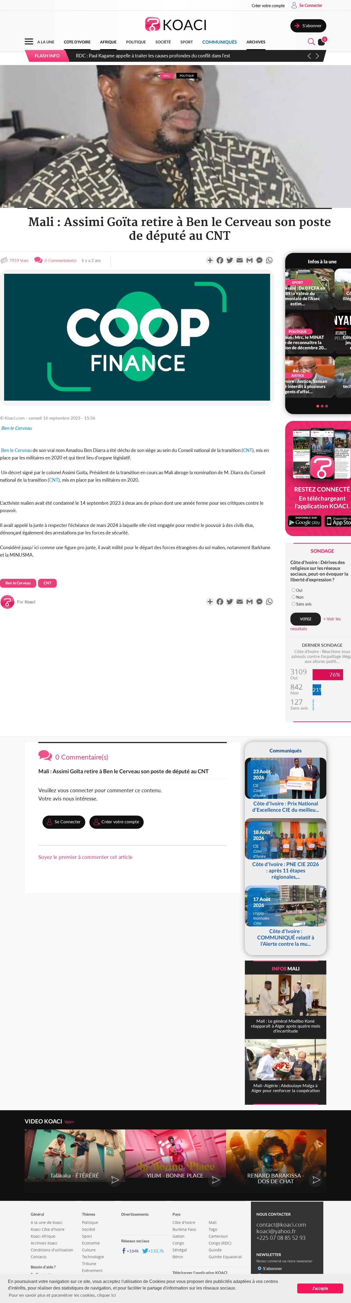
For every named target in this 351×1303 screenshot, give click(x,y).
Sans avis (304, 604)
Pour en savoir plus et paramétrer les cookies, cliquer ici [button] (62, 1295)
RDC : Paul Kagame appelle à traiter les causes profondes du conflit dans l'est (153, 55)
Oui (299, 590)
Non (300, 597)
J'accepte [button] (320, 1288)
